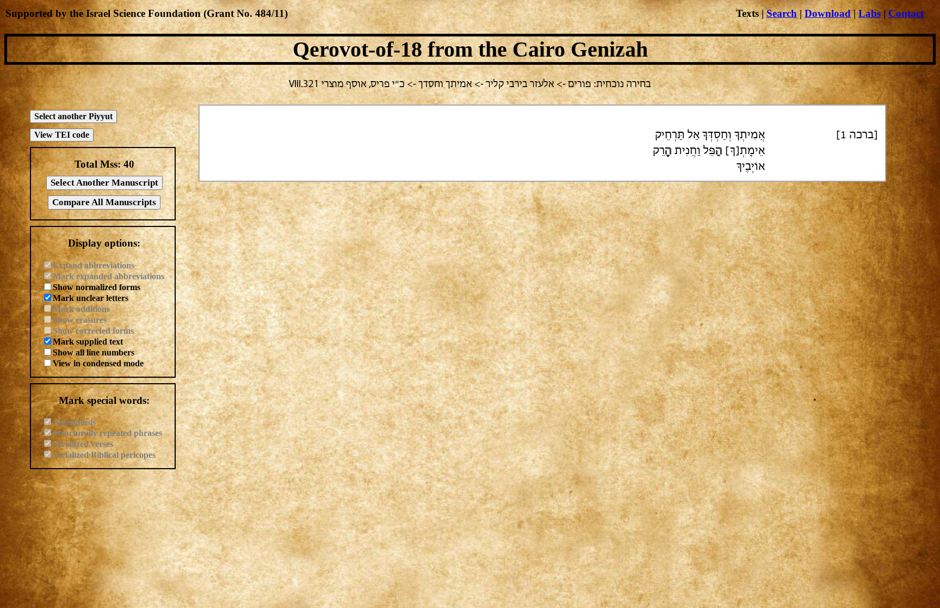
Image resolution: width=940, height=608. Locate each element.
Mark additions (81, 309)
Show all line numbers (93, 352)
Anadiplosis (74, 422)
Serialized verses (83, 444)
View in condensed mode (98, 363)
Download (828, 13)
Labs (869, 13)
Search (781, 13)
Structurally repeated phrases (107, 433)
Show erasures (80, 319)
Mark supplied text (88, 341)
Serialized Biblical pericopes (104, 454)
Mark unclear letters (90, 298)
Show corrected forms (93, 330)
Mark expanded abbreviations (108, 276)
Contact (906, 13)
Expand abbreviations (93, 265)
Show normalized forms (96, 287)
